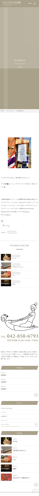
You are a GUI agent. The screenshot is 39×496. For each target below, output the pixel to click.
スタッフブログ (12, 232)
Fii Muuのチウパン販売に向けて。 (22, 478)
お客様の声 (4, 416)
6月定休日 (3, 389)
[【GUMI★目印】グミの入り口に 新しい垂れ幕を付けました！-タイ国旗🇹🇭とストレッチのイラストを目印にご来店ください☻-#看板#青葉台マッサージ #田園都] (19, 171)
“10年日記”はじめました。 (18, 267)
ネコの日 (14, 258)
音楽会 (13, 284)
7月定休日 (3, 382)
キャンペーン (4, 420)
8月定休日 (3, 375)
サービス (3, 412)
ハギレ (13, 275)
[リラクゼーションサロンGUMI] (12, 2)
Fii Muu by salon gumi (6, 408)
